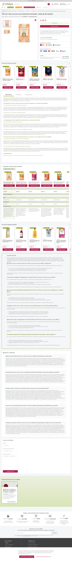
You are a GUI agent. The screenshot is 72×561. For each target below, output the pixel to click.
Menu (4, 7)
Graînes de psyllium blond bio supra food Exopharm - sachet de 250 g (8, 241)
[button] (35, 20)
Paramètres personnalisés (43, 556)
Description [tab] (8, 94)
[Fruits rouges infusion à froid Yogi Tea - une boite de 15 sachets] (34, 176)
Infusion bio (33, 11)
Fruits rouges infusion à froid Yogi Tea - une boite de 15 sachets (34, 183)
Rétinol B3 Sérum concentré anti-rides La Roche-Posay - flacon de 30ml (21, 241)
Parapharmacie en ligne (11, 11)
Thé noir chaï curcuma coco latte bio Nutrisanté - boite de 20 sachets (9, 183)
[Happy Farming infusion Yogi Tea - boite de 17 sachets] (59, 176)
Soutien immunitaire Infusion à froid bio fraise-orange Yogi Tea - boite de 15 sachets (46, 183)
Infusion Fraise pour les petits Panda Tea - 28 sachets (62, 79)
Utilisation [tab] (18, 94)
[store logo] (7, 4)
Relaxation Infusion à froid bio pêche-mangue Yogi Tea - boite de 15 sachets (8, 80)
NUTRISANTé (25, 16)
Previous (68, 63)
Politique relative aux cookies (24, 553)
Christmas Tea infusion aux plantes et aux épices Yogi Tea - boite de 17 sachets (35, 80)
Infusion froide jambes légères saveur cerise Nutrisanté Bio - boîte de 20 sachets (61, 241)
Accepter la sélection (26, 556)
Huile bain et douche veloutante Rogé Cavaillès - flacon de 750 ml (35, 241)
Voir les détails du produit (33, 16)
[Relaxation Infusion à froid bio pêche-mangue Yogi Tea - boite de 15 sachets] (21, 176)
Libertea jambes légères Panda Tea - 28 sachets (47, 241)
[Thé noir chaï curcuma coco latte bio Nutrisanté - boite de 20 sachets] (9, 176)
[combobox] (32, 4)
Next (69, 63)
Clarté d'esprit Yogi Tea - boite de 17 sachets (20, 79)
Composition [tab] (29, 94)
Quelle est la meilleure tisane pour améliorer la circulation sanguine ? (9, 490)
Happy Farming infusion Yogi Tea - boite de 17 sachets (59, 183)
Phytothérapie (21, 11)
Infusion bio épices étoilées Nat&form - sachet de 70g (48, 79)
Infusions (28, 11)
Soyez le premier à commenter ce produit (10, 16)
